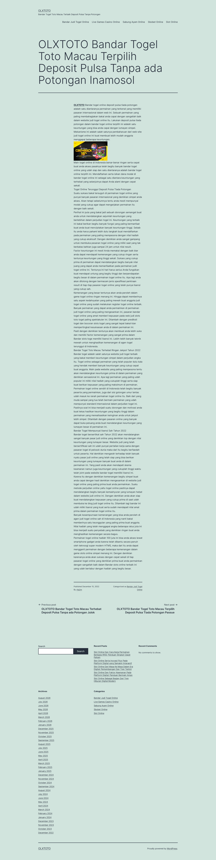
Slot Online (172, 22)
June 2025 (43, 752)
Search (41, 646)
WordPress (172, 848)
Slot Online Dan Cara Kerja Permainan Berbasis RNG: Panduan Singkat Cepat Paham (112, 655)
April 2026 (43, 713)
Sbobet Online (155, 22)
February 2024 (45, 813)
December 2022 (46, 832)
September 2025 (46, 740)
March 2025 (44, 763)
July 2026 (43, 702)
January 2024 (45, 817)
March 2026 (44, 717)
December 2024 (46, 775)
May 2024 (43, 802)
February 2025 (45, 767)
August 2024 (44, 790)
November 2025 (46, 732)
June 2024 (43, 798)
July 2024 (43, 794)
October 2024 (45, 782)
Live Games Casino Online (106, 22)
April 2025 (43, 759)
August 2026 (44, 698)
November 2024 (46, 779)
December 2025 (46, 729)
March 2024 (44, 809)
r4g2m (79, 590)
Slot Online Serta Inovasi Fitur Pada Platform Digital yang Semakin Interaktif (113, 661)
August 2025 (44, 744)
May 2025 (43, 756)
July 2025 (43, 748)
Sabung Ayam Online (134, 22)
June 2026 (43, 705)
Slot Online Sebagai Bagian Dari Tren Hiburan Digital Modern (111, 679)
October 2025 (45, 736)
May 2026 (43, 709)
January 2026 (44, 725)
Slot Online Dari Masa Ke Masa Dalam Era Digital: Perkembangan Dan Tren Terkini (113, 667)
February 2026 (45, 721)
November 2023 (46, 825)
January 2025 (44, 771)
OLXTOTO (44, 10)
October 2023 (45, 829)
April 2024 (43, 806)
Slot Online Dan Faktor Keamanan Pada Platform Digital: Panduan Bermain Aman (113, 673)
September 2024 (46, 786)
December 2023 (46, 821)
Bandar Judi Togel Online (75, 22)
